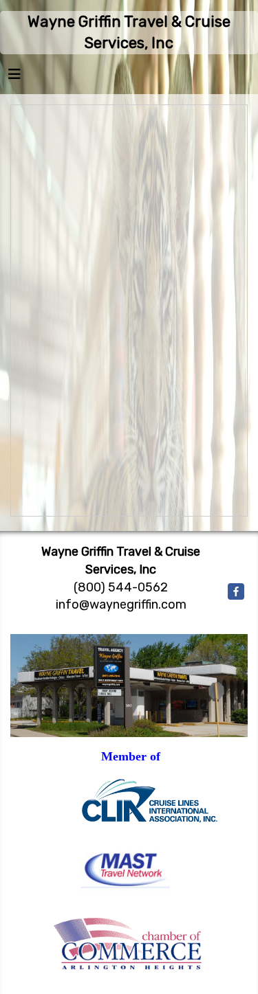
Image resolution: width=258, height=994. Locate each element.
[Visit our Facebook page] (236, 591)
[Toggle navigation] (14, 78)
